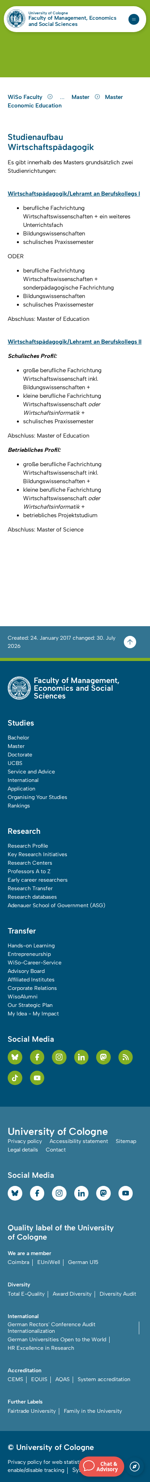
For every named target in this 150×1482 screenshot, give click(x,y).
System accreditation (104, 1379)
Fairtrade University (32, 1411)
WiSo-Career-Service (35, 962)
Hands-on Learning (31, 945)
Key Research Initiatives (37, 854)
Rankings (19, 805)
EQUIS (39, 1379)
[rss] (125, 1057)
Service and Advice (31, 771)
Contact (56, 1149)
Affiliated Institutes (31, 979)
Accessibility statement (79, 1141)
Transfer (22, 930)
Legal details (23, 1149)
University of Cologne (64, 13)
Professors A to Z (29, 871)
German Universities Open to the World (57, 1339)
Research (24, 831)
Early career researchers (38, 880)
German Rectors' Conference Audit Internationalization (51, 1327)
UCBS (15, 763)
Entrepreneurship (29, 954)
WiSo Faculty (26, 97)
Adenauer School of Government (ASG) (56, 905)
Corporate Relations (32, 988)
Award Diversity (72, 1294)
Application (21, 788)
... (63, 97)
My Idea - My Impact (33, 1013)
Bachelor (18, 737)
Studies (21, 722)
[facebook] (37, 1057)
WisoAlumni (23, 996)
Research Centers (30, 863)
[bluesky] (15, 1057)
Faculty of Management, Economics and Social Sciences (72, 21)
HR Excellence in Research (41, 1348)
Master (81, 97)
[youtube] (37, 1078)
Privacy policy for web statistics (47, 1462)
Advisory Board (26, 971)
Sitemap (126, 1141)
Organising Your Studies (37, 797)
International (23, 780)
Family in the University (93, 1411)
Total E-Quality (26, 1294)
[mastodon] (103, 1057)
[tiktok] (15, 1078)
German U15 (83, 1262)
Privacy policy (25, 1141)
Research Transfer (30, 888)
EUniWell (48, 1262)
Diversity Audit (118, 1294)
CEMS (15, 1379)
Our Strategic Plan (30, 1005)
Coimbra (18, 1262)
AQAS (62, 1379)
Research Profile (28, 846)
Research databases (32, 897)
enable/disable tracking (36, 1470)
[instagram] (59, 1057)
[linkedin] (81, 1057)
